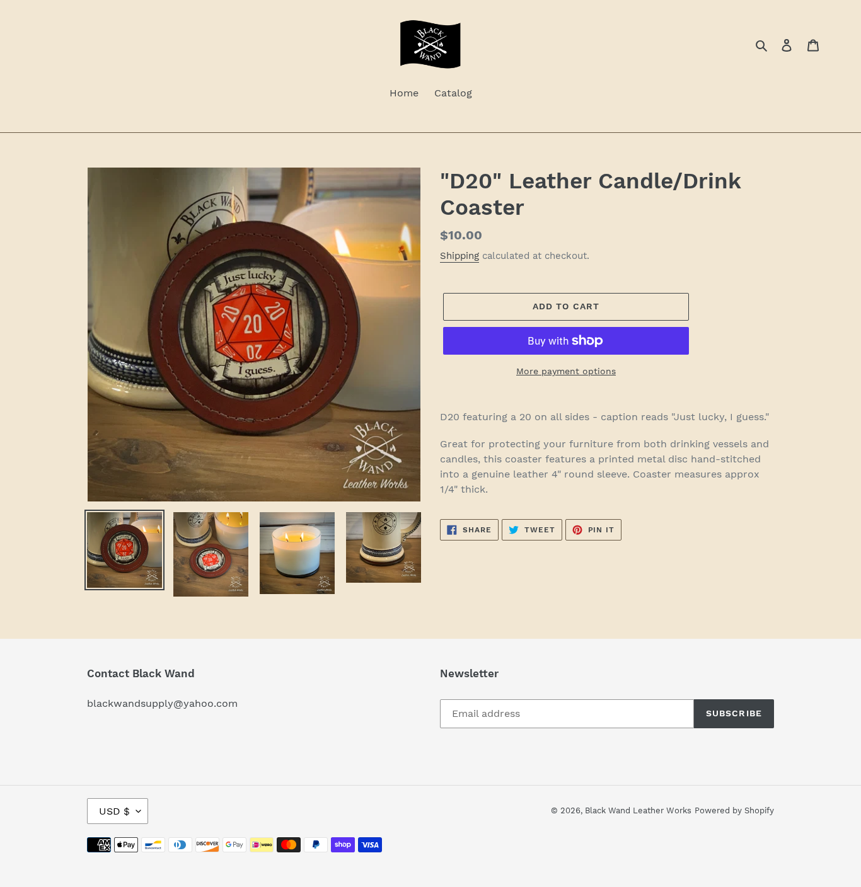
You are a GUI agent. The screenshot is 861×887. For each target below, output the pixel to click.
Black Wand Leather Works (638, 810)
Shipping (459, 255)
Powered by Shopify (734, 810)
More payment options (566, 371)
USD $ (114, 811)
